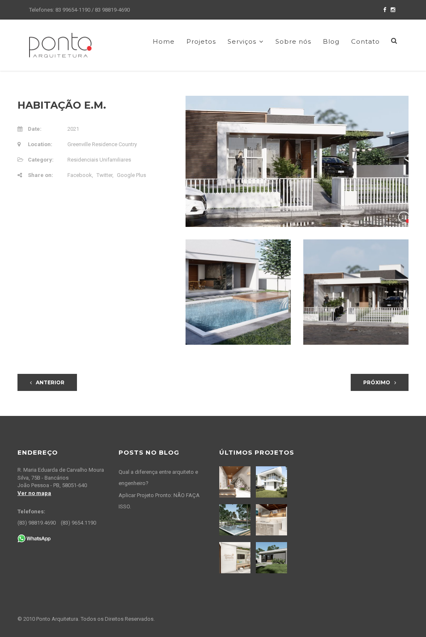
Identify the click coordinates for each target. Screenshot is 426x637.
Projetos (201, 41)
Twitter (104, 175)
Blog (331, 41)
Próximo (376, 382)
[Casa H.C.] (272, 557)
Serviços (242, 41)
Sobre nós (293, 41)
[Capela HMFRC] (236, 482)
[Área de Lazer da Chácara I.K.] (236, 519)
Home (164, 41)
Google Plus (131, 175)
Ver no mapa (34, 493)
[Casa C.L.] (272, 482)
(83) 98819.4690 (36, 523)
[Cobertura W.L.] (272, 519)
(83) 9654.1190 (78, 523)
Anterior (50, 382)
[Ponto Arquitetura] (60, 44)
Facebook (79, 175)
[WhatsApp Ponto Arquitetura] (34, 538)
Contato (365, 41)
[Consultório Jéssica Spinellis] (236, 557)
